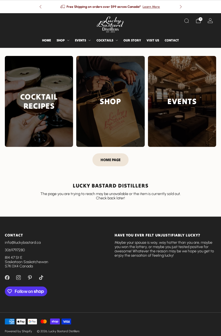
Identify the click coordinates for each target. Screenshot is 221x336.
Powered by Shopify (18, 331)
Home (46, 40)
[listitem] (110, 6)
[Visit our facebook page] (7, 277)
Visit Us (153, 40)
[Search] (186, 20)
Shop (61, 40)
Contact (172, 40)
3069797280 (15, 250)
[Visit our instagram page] (18, 277)
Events (80, 40)
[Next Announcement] (180, 6)
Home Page (110, 159)
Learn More (151, 7)
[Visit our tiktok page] (41, 277)
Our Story (132, 40)
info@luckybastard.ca (23, 242)
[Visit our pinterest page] (29, 277)
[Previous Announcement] (40, 6)
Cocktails (104, 40)
